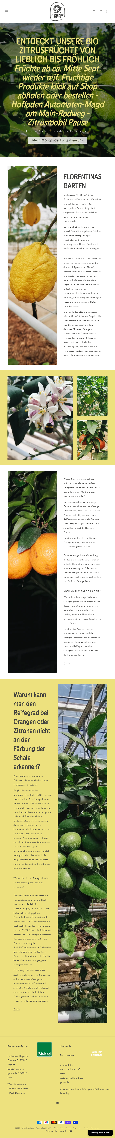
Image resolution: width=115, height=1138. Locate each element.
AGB (70, 1131)
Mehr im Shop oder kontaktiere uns (57, 140)
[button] (6, 11)
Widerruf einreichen (97, 1053)
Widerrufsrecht (51, 1131)
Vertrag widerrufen (100, 1132)
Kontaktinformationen (92, 1128)
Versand (63, 1131)
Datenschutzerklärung (62, 1128)
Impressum (77, 1128)
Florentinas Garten (28, 1128)
